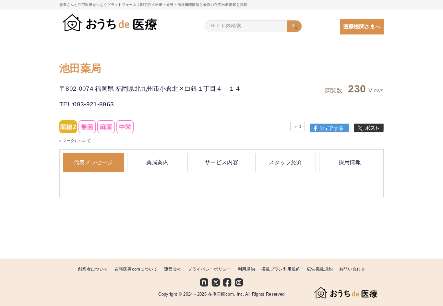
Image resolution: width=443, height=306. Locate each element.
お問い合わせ (352, 269)
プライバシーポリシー (209, 269)
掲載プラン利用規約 (280, 269)
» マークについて (75, 141)
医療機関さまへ (361, 26)
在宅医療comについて (136, 269)
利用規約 (246, 269)
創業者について (93, 269)
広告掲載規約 (320, 269)
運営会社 (172, 269)
